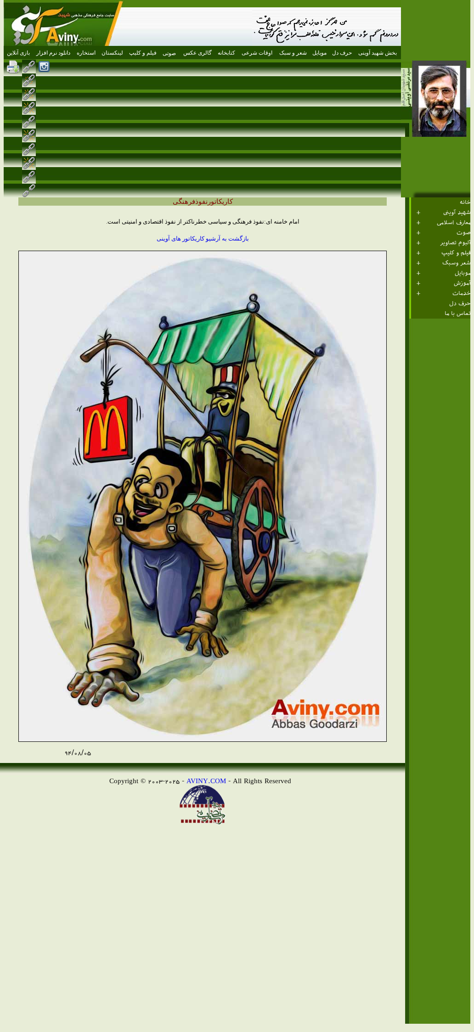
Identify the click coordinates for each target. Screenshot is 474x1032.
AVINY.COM (206, 781)
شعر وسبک (456, 263)
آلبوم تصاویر (455, 243)
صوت (464, 233)
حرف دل (460, 303)
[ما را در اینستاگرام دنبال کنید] (44, 66)
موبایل (463, 273)
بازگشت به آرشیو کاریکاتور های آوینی (203, 238)
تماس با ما (458, 313)
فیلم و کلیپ (456, 253)
